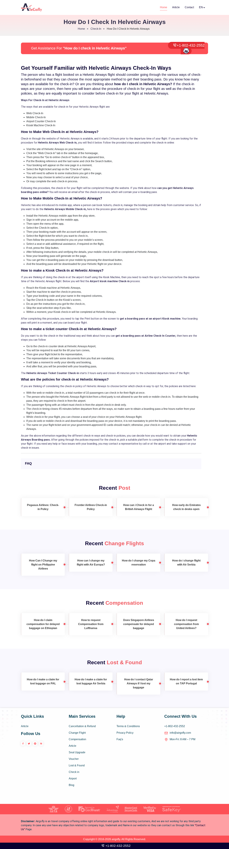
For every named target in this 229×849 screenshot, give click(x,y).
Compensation (77, 739)
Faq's (120, 739)
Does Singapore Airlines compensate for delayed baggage (138, 624)
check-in (96, 28)
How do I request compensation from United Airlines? (186, 624)
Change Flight (77, 732)
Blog (71, 785)
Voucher (74, 758)
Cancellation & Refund (82, 726)
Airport (73, 778)
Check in (74, 772)
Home (163, 7)
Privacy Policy (125, 732)
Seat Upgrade (77, 752)
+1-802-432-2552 (191, 45)
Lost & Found (77, 765)
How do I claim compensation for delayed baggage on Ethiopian (43, 624)
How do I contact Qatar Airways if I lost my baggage (138, 683)
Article (176, 7)
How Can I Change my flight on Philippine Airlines (43, 564)
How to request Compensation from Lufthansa (90, 624)
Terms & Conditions (128, 726)
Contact (189, 7)
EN (201, 7)
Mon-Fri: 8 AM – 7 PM (182, 739)
